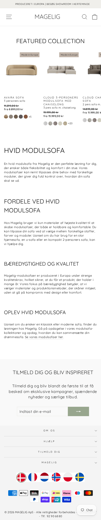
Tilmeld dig (49, 451)
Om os (49, 430)
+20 (70, 123)
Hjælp (49, 441)
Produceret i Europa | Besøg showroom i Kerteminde (52, 4)
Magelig (49, 462)
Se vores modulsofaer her (44, 337)
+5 (30, 116)
